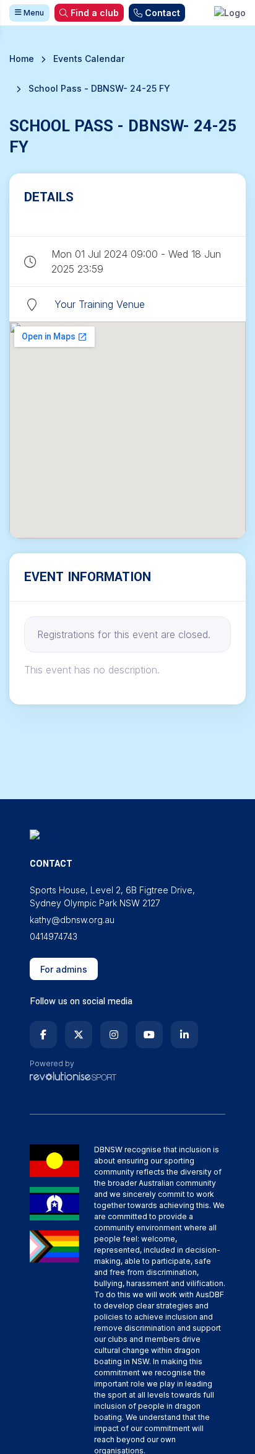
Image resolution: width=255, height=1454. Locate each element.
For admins (63, 969)
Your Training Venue (99, 304)
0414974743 (53, 936)
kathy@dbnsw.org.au (72, 919)
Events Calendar (88, 58)
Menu (33, 12)
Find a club (95, 12)
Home (21, 58)
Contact (162, 12)
